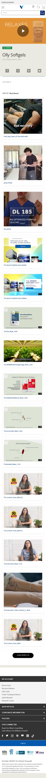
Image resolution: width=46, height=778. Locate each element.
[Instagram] (12, 736)
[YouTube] (22, 736)
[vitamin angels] (30, 753)
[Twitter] (7, 736)
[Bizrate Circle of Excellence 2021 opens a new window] (11, 752)
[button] (23, 94)
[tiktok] (33, 736)
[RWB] (40, 753)
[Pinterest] (17, 736)
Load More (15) (23, 655)
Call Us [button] (23, 743)
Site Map (5, 761)
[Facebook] (2, 736)
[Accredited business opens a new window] (20, 753)
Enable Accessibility (8, 2)
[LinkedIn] (27, 736)
